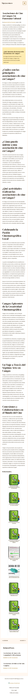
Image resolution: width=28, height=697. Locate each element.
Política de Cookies (14, 693)
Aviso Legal (14, 690)
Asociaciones (15, 657)
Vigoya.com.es (7, 3)
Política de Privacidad (14, 687)
